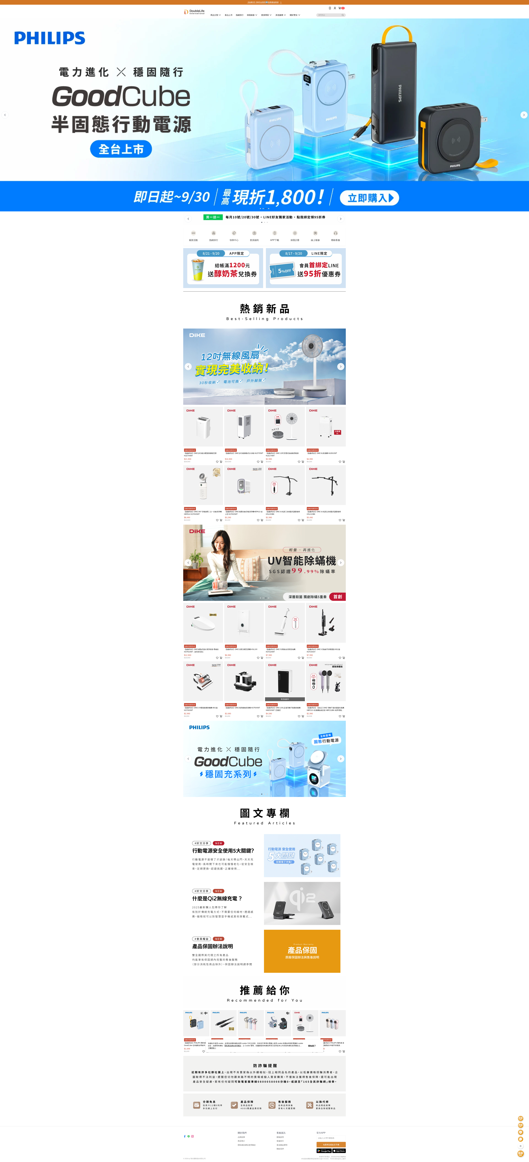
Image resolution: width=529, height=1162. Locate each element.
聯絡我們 (280, 1149)
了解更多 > (212, 1048)
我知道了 (312, 1046)
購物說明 (280, 1137)
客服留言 (280, 1141)
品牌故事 (241, 1137)
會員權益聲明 (282, 1145)
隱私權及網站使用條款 (247, 1145)
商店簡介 (241, 1141)
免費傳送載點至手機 (331, 1145)
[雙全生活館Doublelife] (194, 11)
